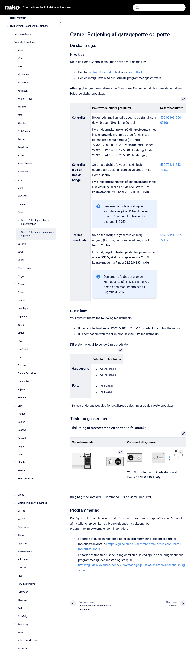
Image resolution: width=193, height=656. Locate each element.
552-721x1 (167, 164)
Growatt (22, 438)
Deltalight (23, 308)
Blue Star (22, 196)
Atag (20, 115)
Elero (20, 187)
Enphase (22, 316)
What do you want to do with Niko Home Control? (28, 16)
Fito (19, 357)
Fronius (21, 413)
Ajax (20, 66)
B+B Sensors (24, 131)
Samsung (23, 624)
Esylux (21, 332)
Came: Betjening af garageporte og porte (38, 234)
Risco (21, 535)
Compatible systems (25, 42)
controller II (135, 72)
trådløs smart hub (105, 72)
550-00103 (167, 117)
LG (19, 486)
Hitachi (21, 462)
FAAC (20, 340)
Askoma (22, 106)
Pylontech (23, 591)
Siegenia (22, 648)
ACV (20, 58)
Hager (21, 446)
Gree (20, 405)
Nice (20, 575)
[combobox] (159, 7)
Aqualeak (23, 90)
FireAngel (23, 349)
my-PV (21, 519)
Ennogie (22, 204)
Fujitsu (21, 389)
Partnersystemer (22, 34)
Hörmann (22, 470)
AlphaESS (23, 82)
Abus (20, 50)
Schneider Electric (27, 640)
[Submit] (137, 8)
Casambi (22, 243)
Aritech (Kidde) (25, 98)
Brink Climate (25, 163)
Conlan (21, 292)
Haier (20, 454)
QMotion (22, 600)
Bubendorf (23, 171)
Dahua (21, 300)
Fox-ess (22, 365)
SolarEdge (23, 616)
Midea (21, 494)
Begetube (23, 147)
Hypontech (23, 543)
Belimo (21, 155)
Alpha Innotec (25, 74)
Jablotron (23, 559)
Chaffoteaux (24, 268)
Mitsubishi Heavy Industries (32, 502)
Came (21, 212)
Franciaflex (23, 381)
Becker (21, 139)
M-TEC (21, 511)
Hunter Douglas (26, 478)
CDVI (20, 251)
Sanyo (21, 632)
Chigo (21, 276)
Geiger (21, 421)
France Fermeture (27, 373)
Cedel (21, 260)
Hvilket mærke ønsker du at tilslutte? (29, 25)
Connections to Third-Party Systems (47, 7)
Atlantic (22, 123)
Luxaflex (22, 567)
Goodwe (22, 430)
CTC (20, 179)
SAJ (20, 608)
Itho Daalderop (25, 551)
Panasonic (23, 527)
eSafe (21, 324)
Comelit (22, 284)
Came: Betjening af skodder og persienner (36, 222)
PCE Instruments (26, 583)
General (22, 397)
